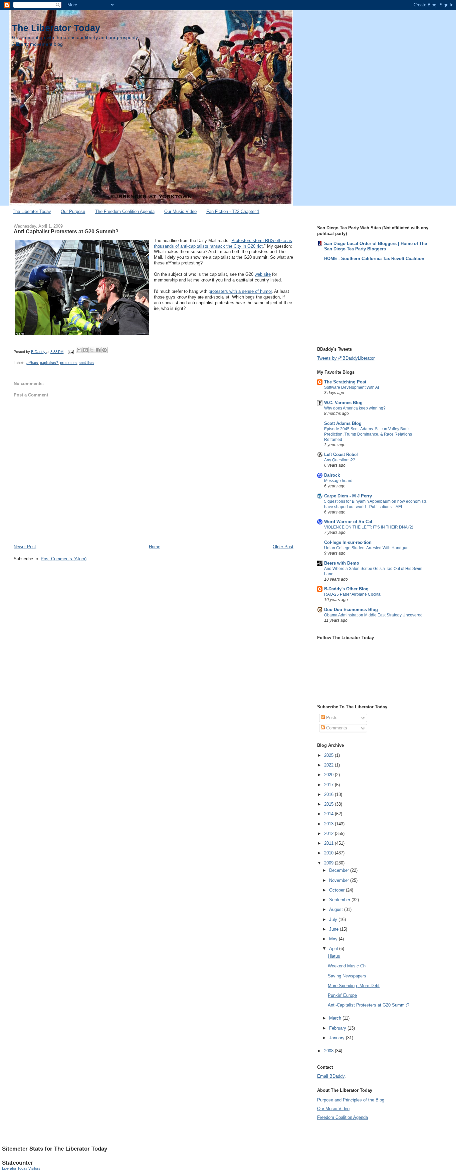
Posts (331, 717)
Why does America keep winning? (355, 408)
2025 (329, 755)
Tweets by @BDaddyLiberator (346, 358)
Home (154, 546)
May (334, 938)
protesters (68, 363)
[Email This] (79, 350)
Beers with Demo (341, 563)
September (340, 899)
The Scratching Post (345, 381)
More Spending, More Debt (354, 985)
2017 (329, 784)
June (334, 929)
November (339, 880)
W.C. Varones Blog (343, 402)
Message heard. (339, 480)
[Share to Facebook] (98, 350)
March (336, 1018)
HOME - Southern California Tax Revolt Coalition (374, 258)
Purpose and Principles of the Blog (350, 1099)
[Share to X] (91, 350)
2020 (329, 774)
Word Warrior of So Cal (348, 521)
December (339, 870)
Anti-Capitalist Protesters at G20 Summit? (368, 1005)
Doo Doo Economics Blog (351, 609)
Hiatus (334, 956)
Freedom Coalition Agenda (342, 1117)
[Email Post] (70, 352)
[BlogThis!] (85, 350)
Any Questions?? (339, 460)
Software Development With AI (351, 387)
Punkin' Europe (342, 995)
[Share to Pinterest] (104, 350)
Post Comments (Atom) (63, 558)
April (334, 948)
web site (263, 274)
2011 (329, 843)
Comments (336, 727)
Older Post (283, 546)
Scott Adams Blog (343, 423)
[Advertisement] (350, 303)
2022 (329, 765)
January (337, 1037)
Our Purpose (73, 211)
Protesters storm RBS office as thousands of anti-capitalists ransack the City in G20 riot (223, 243)
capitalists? (49, 363)
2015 (329, 804)
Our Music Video (180, 211)
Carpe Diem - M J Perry (348, 495)
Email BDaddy (331, 1076)
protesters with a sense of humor (240, 291)
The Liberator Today (56, 28)
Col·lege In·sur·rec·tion (348, 542)
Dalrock (332, 475)
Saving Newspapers (347, 975)
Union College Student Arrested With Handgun (366, 548)
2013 (329, 823)
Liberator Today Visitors (21, 1168)
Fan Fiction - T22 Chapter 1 (232, 211)
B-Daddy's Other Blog (346, 588)
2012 (329, 833)
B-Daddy (38, 352)
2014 (329, 813)
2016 (329, 794)
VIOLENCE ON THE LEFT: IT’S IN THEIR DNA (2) (368, 527)
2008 (329, 1050)
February (338, 1028)
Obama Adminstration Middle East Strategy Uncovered (373, 615)
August (336, 909)
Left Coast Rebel (341, 454)
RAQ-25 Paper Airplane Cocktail (353, 594)
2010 (329, 852)
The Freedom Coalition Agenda (125, 211)
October (337, 890)
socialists (86, 363)
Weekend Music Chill (348, 965)
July (333, 919)
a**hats (32, 363)
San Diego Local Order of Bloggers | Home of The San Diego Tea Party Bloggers (375, 246)
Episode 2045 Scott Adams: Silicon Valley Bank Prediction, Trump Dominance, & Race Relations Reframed (368, 434)
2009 (329, 862)
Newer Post (25, 546)
